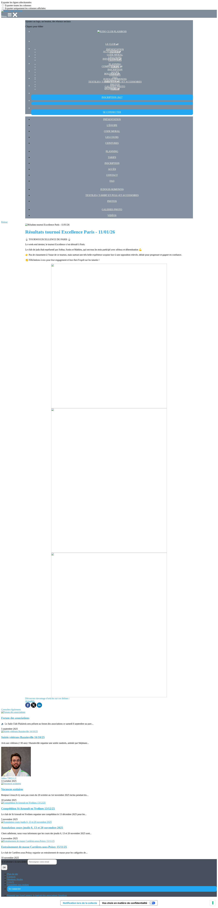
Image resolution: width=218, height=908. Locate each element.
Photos (115, 84)
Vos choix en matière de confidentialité (124, 902)
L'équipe (112, 125)
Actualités (30, 701)
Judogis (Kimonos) (115, 79)
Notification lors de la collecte (80, 902)
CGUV (10, 882)
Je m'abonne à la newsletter (14, 861)
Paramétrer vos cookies (18, 884)
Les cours (111, 137)
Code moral (115, 54)
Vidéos (112, 215)
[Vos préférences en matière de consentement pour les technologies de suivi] (213, 903)
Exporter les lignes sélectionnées (16, 2)
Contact (112, 175)
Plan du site (12, 874)
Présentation (115, 49)
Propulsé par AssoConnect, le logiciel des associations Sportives (37, 895)
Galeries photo (115, 86)
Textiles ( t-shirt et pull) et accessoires (112, 195)
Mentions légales (15, 879)
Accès (112, 169)
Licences (11, 876)
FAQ (115, 77)
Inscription (115, 69)
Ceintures (112, 143)
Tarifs (112, 157)
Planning (115, 64)
